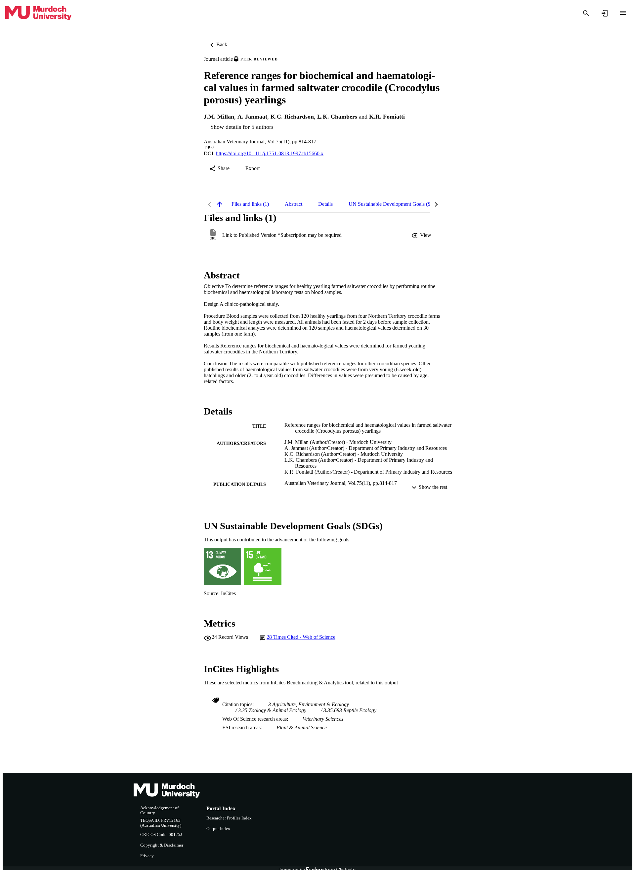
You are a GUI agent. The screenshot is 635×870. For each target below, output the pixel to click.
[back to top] (220, 204)
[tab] (250, 204)
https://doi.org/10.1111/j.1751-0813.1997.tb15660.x (269, 153)
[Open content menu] (623, 12)
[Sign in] (604, 13)
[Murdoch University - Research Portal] (38, 13)
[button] (422, 235)
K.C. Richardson (292, 116)
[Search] (586, 13)
